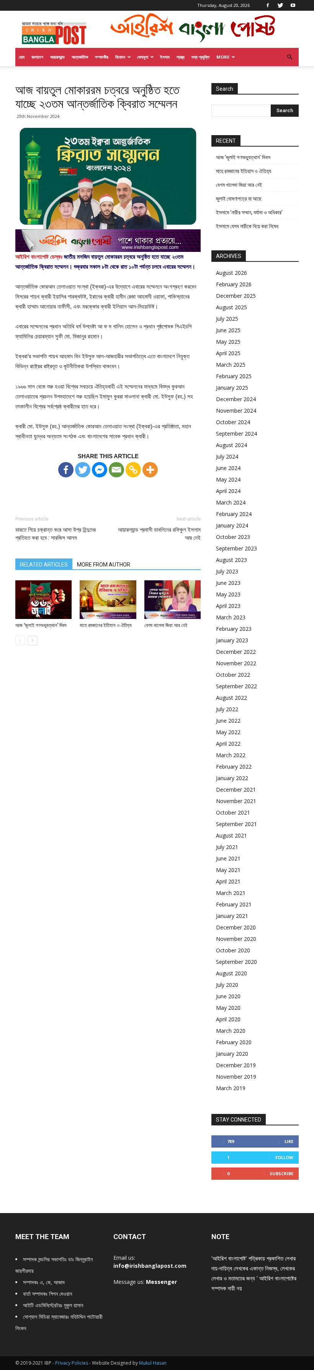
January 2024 (232, 525)
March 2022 (230, 755)
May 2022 (228, 732)
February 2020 (234, 1042)
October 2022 (233, 674)
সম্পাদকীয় (101, 57)
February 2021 (234, 904)
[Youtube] (293, 5)
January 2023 (232, 640)
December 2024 (236, 399)
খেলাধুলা (142, 57)
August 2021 (231, 835)
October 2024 (233, 422)
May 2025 (228, 341)
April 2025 (228, 353)
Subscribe (281, 1173)
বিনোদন (120, 57)
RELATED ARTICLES (44, 565)
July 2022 (227, 709)
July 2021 (227, 847)
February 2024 (234, 514)
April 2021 (228, 881)
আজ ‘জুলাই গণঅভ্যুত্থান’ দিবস (41, 625)
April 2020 (228, 1019)
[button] (289, 57)
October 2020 (233, 950)
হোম (22, 57)
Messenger (161, 1281)
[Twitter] (280, 5)
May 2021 (228, 870)
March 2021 (230, 892)
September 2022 (236, 686)
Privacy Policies (72, 1363)
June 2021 (228, 858)
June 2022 (228, 720)
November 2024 (236, 410)
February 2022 (234, 766)
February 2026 (234, 284)
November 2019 (236, 1076)
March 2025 (230, 364)
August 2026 (231, 272)
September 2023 (236, 548)
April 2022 (228, 743)
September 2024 (236, 433)
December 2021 (236, 789)
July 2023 (227, 571)
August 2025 (231, 307)
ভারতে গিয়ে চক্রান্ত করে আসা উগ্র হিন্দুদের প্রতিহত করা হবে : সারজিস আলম (55, 533)
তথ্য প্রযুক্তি (200, 57)
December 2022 (236, 651)
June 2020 (228, 996)
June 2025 (228, 330)
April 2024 (228, 491)
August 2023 (231, 559)
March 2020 (230, 1030)
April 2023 (228, 605)
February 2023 (234, 628)
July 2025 (227, 318)
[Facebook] (267, 5)
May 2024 (228, 479)
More (222, 57)
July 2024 (227, 456)
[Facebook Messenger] (99, 469)
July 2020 (227, 984)
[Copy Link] (133, 469)
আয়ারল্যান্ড (57, 57)
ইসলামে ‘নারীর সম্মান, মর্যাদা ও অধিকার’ (249, 212)
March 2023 (230, 617)
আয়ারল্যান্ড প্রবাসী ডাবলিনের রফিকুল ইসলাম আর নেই (159, 533)
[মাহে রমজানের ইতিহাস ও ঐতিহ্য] (108, 599)
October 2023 (233, 536)
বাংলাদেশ (37, 57)
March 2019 (230, 1088)
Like (289, 1141)
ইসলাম (165, 57)
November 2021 (236, 801)
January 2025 (232, 387)
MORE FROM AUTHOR (103, 565)
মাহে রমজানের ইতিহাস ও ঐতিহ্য (106, 625)
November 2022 (236, 663)
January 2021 (232, 915)
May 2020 (228, 1007)
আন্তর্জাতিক (80, 57)
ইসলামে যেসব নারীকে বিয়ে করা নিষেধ (247, 226)
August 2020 (231, 973)
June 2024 (228, 468)
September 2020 (236, 961)
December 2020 (236, 927)
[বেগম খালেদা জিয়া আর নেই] (172, 599)
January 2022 (232, 778)
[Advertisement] (108, 489)
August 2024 (231, 445)
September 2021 (236, 824)
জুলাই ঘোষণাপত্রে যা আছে (239, 199)
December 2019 (236, 1065)
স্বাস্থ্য (181, 57)
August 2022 (231, 697)
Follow (284, 1157)
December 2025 (236, 295)
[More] (150, 469)
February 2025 (234, 376)
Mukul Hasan (153, 1363)
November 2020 (236, 938)
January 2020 (232, 1053)
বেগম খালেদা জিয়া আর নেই (166, 625)
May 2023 (228, 594)
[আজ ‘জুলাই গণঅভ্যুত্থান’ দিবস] (43, 599)
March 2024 (230, 502)
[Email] (116, 469)
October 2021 (233, 812)
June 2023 (228, 582)
